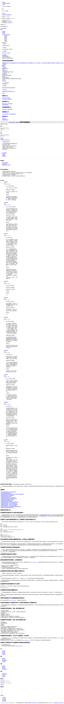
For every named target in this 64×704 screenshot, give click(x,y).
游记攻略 (4, 85)
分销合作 (3, 675)
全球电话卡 (5, 51)
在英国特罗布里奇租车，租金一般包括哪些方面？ (9, 503)
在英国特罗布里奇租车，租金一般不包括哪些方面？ (9, 504)
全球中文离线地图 (5, 162)
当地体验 (4, 47)
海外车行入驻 (4, 673)
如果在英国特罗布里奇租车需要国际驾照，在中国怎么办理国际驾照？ (12, 494)
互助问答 (4, 89)
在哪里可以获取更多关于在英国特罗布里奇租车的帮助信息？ (11, 506)
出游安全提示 (4, 669)
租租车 (1, 29)
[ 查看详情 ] (6, 181)
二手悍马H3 (4, 697)
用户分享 (3, 79)
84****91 (8, 299)
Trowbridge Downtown (3, 587)
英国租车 (17, 122)
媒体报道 (3, 654)
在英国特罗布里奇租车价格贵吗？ (6, 496)
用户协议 (3, 659)
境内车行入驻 (4, 674)
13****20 (8, 376)
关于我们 (3, 650)
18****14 (8, 283)
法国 (13, 91)
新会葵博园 (4, 700)
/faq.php (9, 644)
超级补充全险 (5, 70)
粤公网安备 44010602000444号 (58, 702)
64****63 (8, 235)
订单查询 (3, 3)
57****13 (8, 319)
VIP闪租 (3, 33)
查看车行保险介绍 (5, 68)
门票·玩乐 (3, 42)
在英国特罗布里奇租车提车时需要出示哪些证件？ (9, 498)
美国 (3, 87)
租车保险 (3, 65)
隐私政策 (3, 658)
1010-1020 (8, 20)
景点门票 (4, 43)
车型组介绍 (4, 156)
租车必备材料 (4, 152)
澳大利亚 (5, 87)
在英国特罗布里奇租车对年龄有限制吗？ (7, 495)
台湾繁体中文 (4, 14)
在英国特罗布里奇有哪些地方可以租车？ (7, 499)
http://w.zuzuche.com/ (14, 517)
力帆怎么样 (4, 699)
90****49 (8, 441)
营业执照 (29, 702)
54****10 (8, 352)
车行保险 (4, 67)
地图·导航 (3, 76)
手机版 (3, 4)
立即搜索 (1, 138)
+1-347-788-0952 (9, 21)
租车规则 (3, 661)
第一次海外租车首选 (6, 34)
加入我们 (3, 653)
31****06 (8, 204)
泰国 (8, 87)
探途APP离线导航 (6, 77)
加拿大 (14, 87)
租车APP (3, 93)
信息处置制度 (4, 660)
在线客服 (1, 684)
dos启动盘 (4, 698)
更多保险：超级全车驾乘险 (6, 75)
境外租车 (3, 31)
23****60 (8, 404)
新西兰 (10, 87)
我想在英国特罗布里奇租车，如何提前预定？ (8, 497)
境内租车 (3, 32)
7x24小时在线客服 (3, 28)
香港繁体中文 (9, 14)
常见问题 (3, 668)
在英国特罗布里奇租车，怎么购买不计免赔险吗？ (9, 505)
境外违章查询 (7, 3)
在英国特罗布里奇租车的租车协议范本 (7, 507)
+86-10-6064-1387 (10, 22)
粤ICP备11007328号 (35, 702)
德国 (12, 87)
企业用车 (3, 676)
